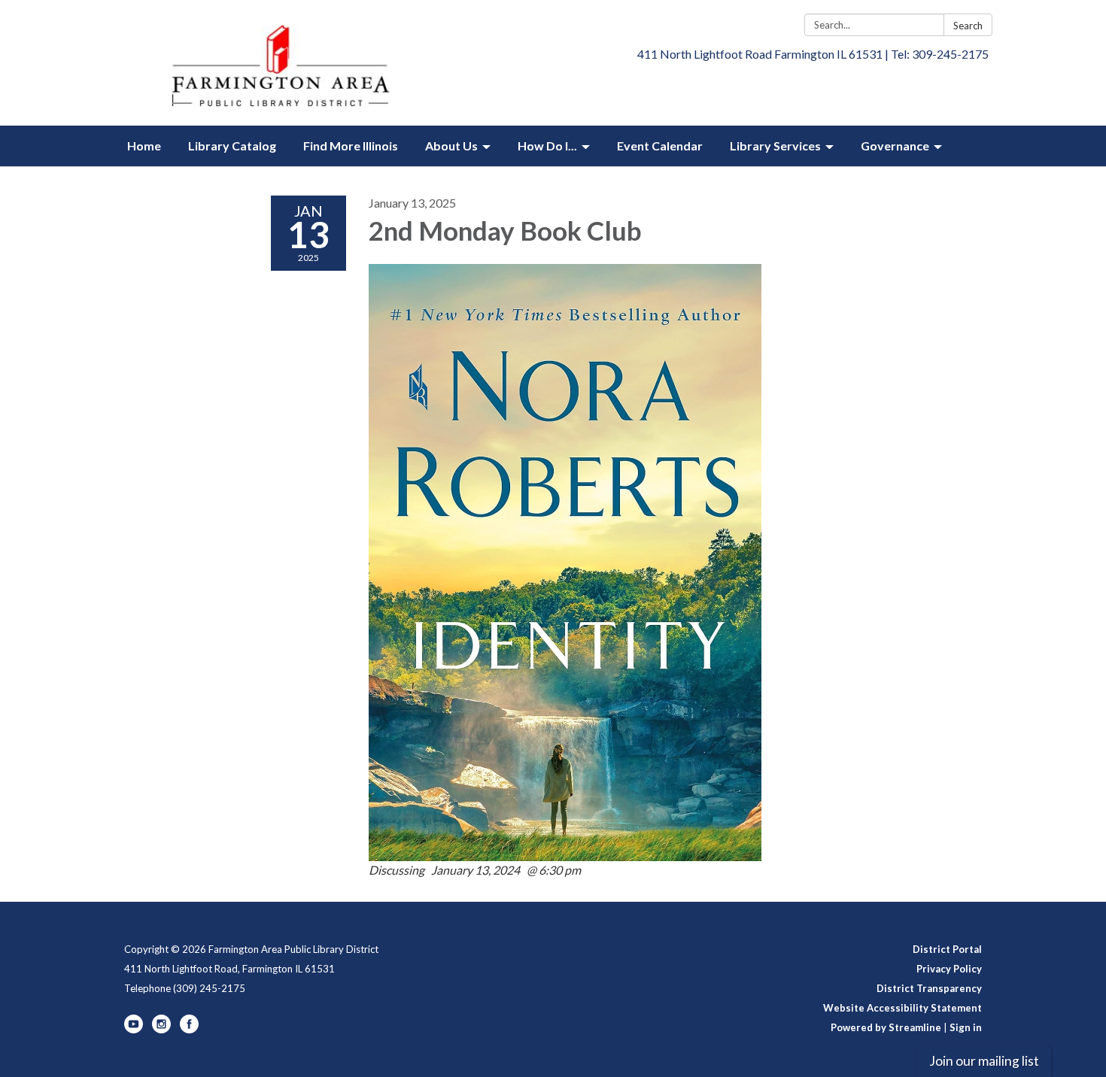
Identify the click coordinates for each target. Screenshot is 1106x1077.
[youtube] (133, 1030)
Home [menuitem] (144, 145)
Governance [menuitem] (895, 145)
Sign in (966, 1027)
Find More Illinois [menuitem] (350, 145)
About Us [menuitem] (451, 145)
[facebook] (189, 1030)
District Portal (947, 949)
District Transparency (929, 988)
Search (968, 26)
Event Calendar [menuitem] (660, 145)
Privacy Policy (949, 969)
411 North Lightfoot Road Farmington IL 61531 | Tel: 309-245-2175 (813, 54)
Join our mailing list (984, 1061)
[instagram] (161, 1030)
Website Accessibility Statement (902, 1008)
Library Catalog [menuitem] (232, 145)
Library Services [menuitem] (775, 145)
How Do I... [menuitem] (547, 145)
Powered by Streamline (886, 1027)
